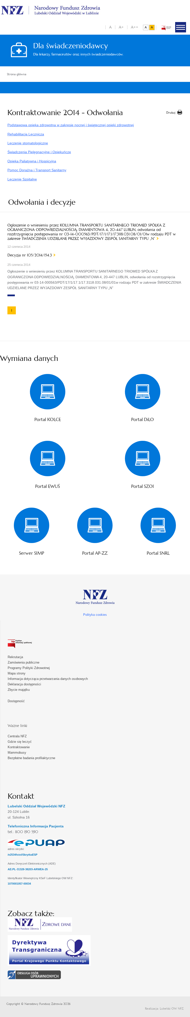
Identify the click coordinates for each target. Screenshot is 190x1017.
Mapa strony (16, 673)
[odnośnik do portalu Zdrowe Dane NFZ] (40, 924)
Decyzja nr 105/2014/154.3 (29, 255)
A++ (134, 27)
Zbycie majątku (19, 690)
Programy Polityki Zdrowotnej (29, 668)
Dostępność (16, 701)
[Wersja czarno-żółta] (152, 27)
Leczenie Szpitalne (22, 179)
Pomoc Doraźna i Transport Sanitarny (36, 170)
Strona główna (16, 74)
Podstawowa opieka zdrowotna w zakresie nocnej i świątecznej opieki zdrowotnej (70, 125)
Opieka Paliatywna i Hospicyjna (31, 161)
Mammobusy (17, 752)
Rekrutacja (15, 657)
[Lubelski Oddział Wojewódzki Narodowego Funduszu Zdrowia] (50, 10)
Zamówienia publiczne (23, 662)
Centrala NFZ (17, 736)
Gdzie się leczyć (20, 742)
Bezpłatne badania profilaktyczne (31, 758)
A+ (121, 27)
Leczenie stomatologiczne (27, 143)
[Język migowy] (34, 974)
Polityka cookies (95, 615)
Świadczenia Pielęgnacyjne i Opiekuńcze (39, 152)
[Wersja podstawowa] (145, 27)
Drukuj (170, 113)
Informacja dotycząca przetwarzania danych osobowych (48, 679)
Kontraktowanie (19, 747)
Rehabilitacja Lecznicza (25, 134)
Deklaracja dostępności (24, 684)
